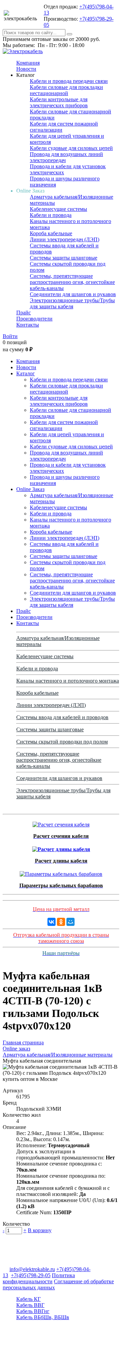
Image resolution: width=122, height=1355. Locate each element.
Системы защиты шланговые (63, 258)
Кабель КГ (28, 1299)
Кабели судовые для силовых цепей (71, 148)
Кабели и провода (51, 215)
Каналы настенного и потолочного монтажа (67, 681)
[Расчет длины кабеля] (61, 847)
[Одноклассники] (61, 922)
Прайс (23, 312)
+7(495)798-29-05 (30, 1275)
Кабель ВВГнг (32, 1311)
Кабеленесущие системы (58, 209)
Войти (10, 336)
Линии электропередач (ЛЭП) (64, 239)
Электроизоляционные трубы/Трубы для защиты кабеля (72, 303)
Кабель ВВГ (30, 1305)
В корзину (40, 1230)
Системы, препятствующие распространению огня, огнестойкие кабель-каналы (72, 282)
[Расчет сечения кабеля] (61, 823)
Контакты (27, 325)
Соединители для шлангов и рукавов (73, 294)
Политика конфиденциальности (39, 1278)
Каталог (25, 373)
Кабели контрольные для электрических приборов (59, 102)
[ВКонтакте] (51, 922)
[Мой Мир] (70, 922)
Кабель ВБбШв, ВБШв (42, 1317)
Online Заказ (30, 489)
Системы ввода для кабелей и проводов (62, 717)
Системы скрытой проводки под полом (62, 742)
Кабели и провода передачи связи (69, 81)
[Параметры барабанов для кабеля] (61, 872)
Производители (34, 318)
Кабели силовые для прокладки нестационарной (66, 90)
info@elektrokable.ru (32, 1269)
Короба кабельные (51, 233)
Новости (26, 69)
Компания (28, 63)
